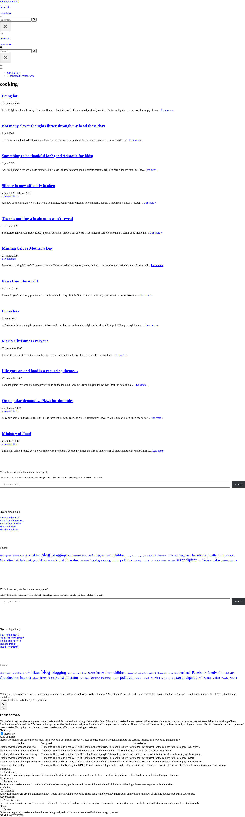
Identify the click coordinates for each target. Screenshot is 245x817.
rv (152, 560)
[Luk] (5, 26)
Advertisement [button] (7, 796)
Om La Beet (13, 72)
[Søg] (1, 16)
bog (69, 555)
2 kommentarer (10, 411)
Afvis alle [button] (5, 700)
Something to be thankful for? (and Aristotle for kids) (47, 156)
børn (109, 555)
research (146, 561)
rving (157, 560)
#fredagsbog (5, 556)
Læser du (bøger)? (9, 517)
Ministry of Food (16, 433)
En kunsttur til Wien (10, 523)
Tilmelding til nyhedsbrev (20, 75)
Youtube (225, 561)
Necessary (9, 733)
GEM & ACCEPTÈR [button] (11, 815)
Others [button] (3, 806)
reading (138, 560)
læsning (95, 560)
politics (126, 560)
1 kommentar (9, 258)
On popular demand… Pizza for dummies (38, 400)
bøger (100, 555)
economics (173, 555)
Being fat (10, 96)
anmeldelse (18, 555)
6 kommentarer (10, 196)
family (212, 555)
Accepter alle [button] (39, 700)
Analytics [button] (5, 787)
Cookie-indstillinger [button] (21, 700)
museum (115, 561)
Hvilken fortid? (8, 526)
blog (46, 554)
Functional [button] (5, 768)
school (164, 561)
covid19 (152, 555)
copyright (142, 556)
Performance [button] (6, 778)
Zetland (233, 560)
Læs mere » (167, 110)
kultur (51, 560)
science (171, 561)
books (91, 555)
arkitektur (33, 555)
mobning (106, 560)
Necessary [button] (5, 730)
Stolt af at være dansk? (12, 520)
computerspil (132, 556)
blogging (59, 555)
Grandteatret (9, 560)
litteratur (72, 560)
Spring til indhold (9, 1)
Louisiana (84, 561)
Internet (25, 560)
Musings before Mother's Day (27, 248)
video (216, 560)
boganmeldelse (79, 555)
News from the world (20, 281)
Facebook (199, 555)
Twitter (206, 560)
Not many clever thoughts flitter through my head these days (53, 126)
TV (199, 561)
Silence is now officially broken (28, 185)
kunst (60, 560)
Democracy (162, 556)
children (120, 555)
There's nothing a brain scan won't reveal (37, 218)
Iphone (35, 561)
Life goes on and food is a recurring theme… (40, 371)
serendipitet (186, 560)
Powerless (10, 311)
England (184, 555)
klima (43, 560)
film (221, 555)
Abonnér (238, 484)
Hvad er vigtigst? (9, 529)
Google (230, 555)
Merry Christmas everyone (25, 341)
